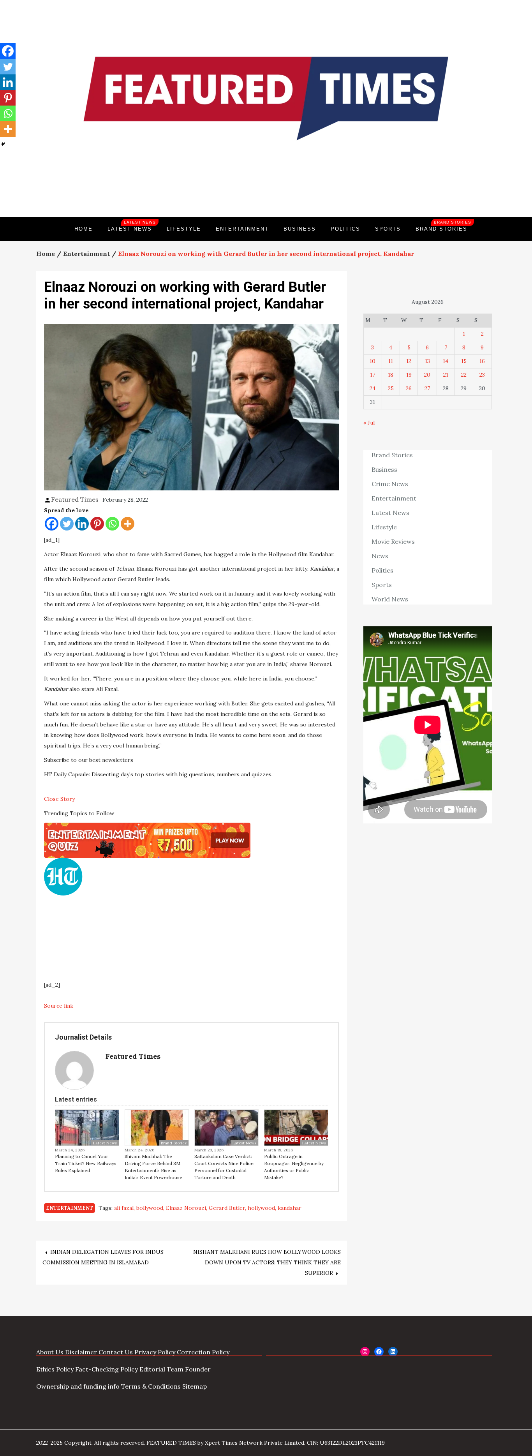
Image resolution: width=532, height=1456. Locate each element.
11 (390, 361)
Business (300, 229)
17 (372, 374)
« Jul (369, 422)
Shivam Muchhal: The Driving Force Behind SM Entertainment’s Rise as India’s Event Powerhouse (153, 1166)
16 (482, 361)
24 (372, 388)
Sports (388, 229)
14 (445, 361)
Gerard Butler (227, 1207)
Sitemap (194, 1386)
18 (390, 374)
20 (427, 374)
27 (427, 388)
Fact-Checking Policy (106, 1369)
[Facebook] (51, 524)
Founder (198, 1369)
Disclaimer (81, 1352)
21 (445, 374)
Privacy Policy (154, 1352)
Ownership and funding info (78, 1386)
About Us (49, 1352)
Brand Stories (443, 226)
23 (482, 374)
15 (464, 361)
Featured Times (266, 190)
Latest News (131, 226)
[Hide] (3, 144)
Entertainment (242, 229)
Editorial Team (161, 1369)
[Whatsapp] (112, 524)
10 (372, 361)
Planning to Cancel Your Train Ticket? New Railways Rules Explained (85, 1163)
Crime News (390, 484)
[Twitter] (67, 524)
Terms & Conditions (151, 1386)
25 (391, 388)
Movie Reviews (393, 541)
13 (427, 361)
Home (83, 229)
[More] (127, 524)
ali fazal (124, 1207)
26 (409, 388)
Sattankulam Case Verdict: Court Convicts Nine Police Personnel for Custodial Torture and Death (224, 1166)
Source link (58, 1005)
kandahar (289, 1207)
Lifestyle (184, 229)
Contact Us (116, 1352)
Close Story (59, 798)
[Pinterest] (97, 524)
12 (408, 361)
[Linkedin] (82, 524)
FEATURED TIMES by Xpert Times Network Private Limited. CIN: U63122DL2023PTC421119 (265, 1442)
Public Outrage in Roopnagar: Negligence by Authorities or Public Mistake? (294, 1166)
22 (464, 374)
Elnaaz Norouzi (186, 1207)
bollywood (149, 1207)
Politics (345, 229)
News (380, 556)
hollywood (261, 1207)
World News (390, 599)
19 (409, 374)
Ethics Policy (55, 1369)
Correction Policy (203, 1352)
